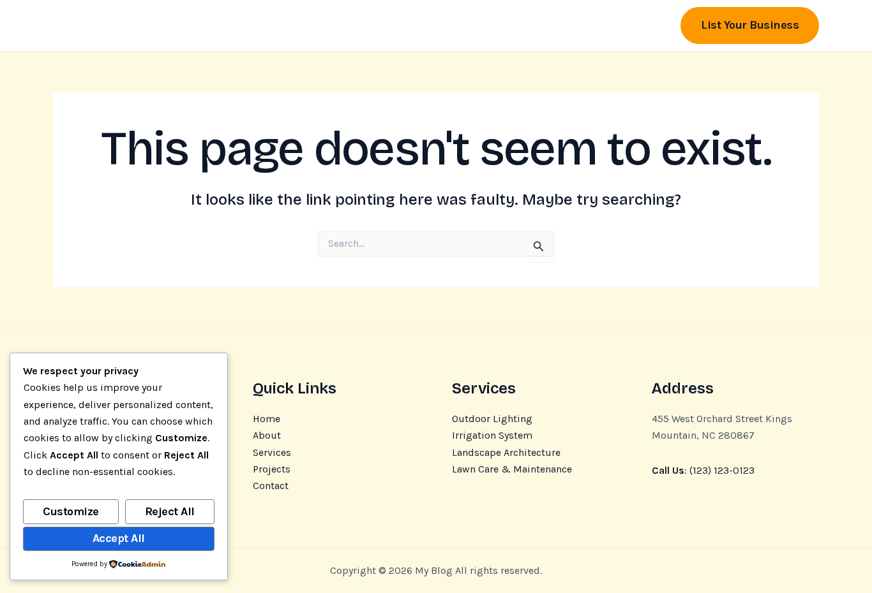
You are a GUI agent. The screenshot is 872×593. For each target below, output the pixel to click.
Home (266, 419)
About (267, 435)
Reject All (170, 511)
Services (272, 452)
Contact (271, 486)
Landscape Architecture (506, 452)
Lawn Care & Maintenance (512, 469)
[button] (749, 25)
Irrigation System (492, 435)
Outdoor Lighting (492, 419)
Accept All (119, 538)
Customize (71, 511)
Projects (271, 469)
